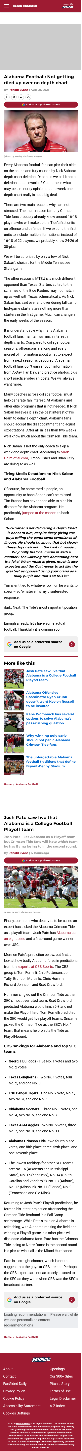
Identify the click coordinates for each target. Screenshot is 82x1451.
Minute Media (23, 1423)
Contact (9, 1376)
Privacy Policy (14, 1391)
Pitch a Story (60, 1384)
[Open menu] (6, 6)
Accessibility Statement (22, 1406)
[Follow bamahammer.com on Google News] (72, 644)
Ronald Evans (18, 90)
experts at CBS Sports (35, 966)
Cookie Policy (13, 1398)
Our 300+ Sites (61, 1376)
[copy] (28, 97)
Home (8, 784)
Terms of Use (60, 1391)
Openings (57, 1369)
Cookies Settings (16, 1413)
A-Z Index (57, 1406)
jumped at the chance (39, 513)
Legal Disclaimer (63, 1398)
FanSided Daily (15, 1384)
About (8, 1369)
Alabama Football (27, 784)
